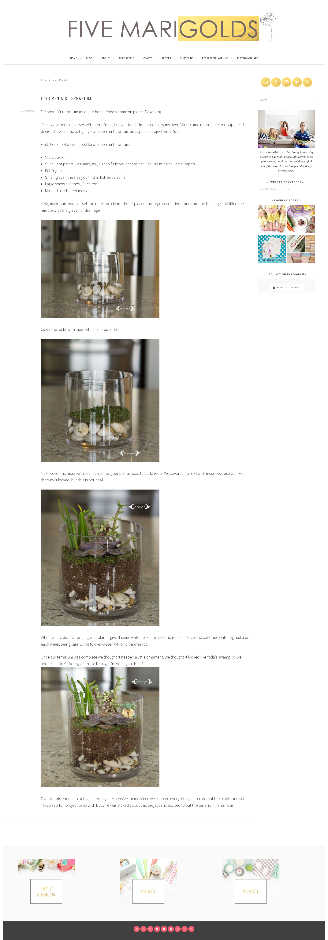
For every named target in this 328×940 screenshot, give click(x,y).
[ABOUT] (150, 929)
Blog (89, 58)
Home (73, 58)
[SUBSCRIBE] (178, 929)
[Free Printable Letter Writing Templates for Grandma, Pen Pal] (272, 249)
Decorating (126, 58)
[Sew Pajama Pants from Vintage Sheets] (272, 219)
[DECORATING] (157, 929)
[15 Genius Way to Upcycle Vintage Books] (301, 249)
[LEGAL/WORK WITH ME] (184, 929)
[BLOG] (143, 929)
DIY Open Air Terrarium (66, 98)
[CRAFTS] (164, 929)
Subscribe (186, 58)
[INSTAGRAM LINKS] (191, 929)
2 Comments (27, 110)
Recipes (166, 58)
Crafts (147, 58)
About (106, 58)
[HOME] (137, 929)
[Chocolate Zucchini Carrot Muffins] (301, 219)
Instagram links (247, 58)
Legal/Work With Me (215, 58)
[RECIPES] (171, 929)
